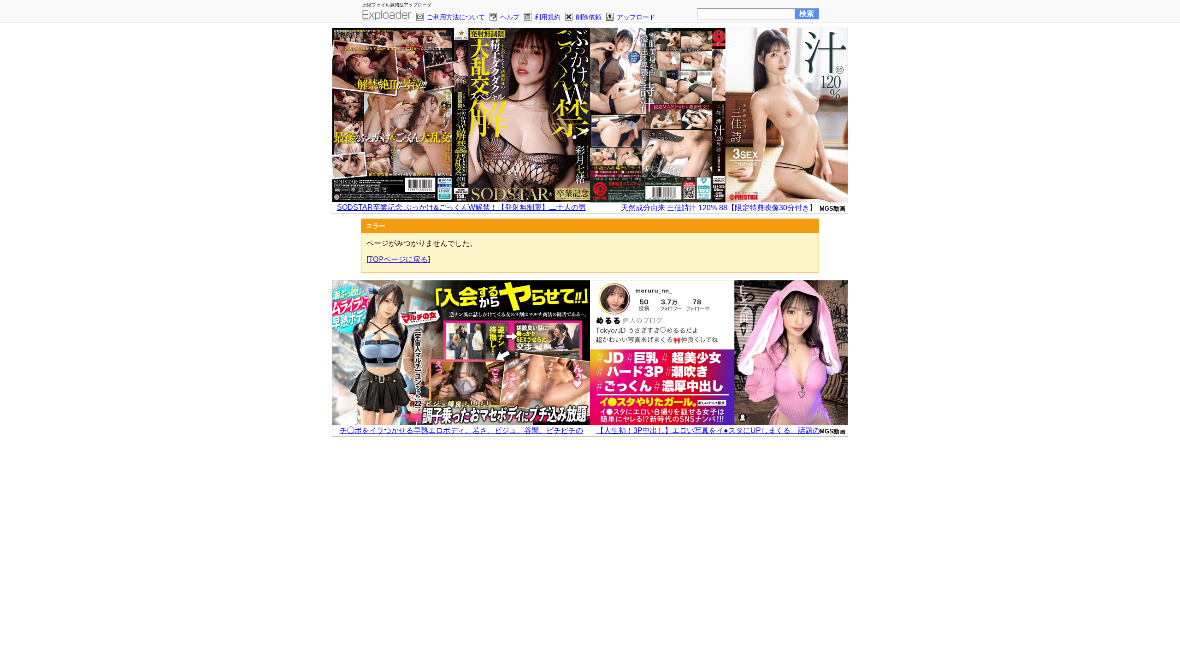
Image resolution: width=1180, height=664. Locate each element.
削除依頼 (589, 16)
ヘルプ (509, 16)
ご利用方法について (456, 16)
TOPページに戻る (398, 259)
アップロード (636, 16)
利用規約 (547, 16)
